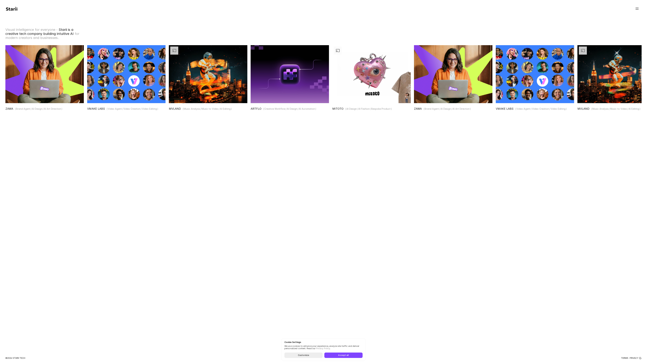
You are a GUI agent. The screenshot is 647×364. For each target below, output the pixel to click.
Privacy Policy (323, 348)
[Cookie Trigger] (640, 358)
